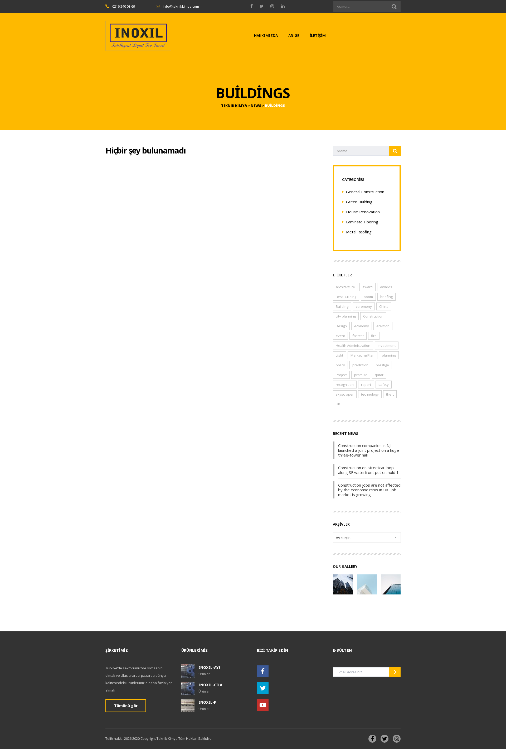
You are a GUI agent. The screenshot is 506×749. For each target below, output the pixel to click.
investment (387, 345)
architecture (345, 287)
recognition (345, 384)
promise (360, 374)
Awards (386, 287)
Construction (373, 316)
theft (390, 394)
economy (361, 326)
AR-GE (293, 35)
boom (368, 296)
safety (383, 384)
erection (383, 326)
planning (389, 355)
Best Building (346, 296)
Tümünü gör (126, 705)
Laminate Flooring (362, 221)
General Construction (365, 191)
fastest (358, 335)
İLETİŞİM (318, 35)
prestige (382, 365)
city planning (346, 316)
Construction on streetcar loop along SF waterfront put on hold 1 (368, 470)
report (366, 384)
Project (341, 374)
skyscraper (345, 394)
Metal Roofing (359, 231)
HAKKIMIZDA (266, 35)
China (383, 306)
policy (340, 365)
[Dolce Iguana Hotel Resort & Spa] (343, 582)
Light (339, 355)
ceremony (364, 306)
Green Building (359, 201)
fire (374, 335)
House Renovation (363, 211)
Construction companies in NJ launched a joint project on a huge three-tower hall (368, 450)
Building (342, 306)
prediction (360, 365)
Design (341, 326)
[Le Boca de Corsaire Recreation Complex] (367, 582)
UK (338, 404)
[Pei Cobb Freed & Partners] (391, 582)
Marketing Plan (362, 355)
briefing (386, 296)
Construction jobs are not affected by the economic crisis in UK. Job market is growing (369, 489)
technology (370, 394)
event (340, 335)
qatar (379, 374)
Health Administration (353, 345)
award (367, 287)
